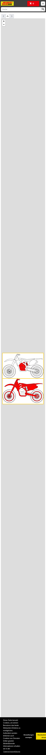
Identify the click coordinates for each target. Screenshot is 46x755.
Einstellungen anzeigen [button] (29, 736)
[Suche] (43, 9)
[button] (3, 21)
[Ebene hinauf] (7, 16)
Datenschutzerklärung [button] (11, 752)
